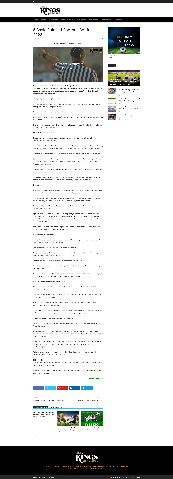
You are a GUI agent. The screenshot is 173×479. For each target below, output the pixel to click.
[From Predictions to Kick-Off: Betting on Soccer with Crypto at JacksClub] (68, 418)
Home (34, 25)
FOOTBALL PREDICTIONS (49, 20)
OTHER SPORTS (80, 20)
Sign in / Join (36, 1)
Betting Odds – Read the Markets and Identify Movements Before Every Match (91, 430)
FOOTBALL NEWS (67, 20)
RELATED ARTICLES (40, 407)
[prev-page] (34, 436)
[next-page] (37, 436)
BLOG (36, 20)
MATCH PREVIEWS (107, 20)
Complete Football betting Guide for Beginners (48, 400)
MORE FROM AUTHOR (56, 407)
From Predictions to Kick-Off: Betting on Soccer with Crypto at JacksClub (67, 430)
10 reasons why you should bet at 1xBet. (89, 400)
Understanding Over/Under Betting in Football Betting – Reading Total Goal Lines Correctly (43, 414)
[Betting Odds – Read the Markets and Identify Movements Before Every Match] (92, 418)
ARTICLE (119, 20)
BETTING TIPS (93, 20)
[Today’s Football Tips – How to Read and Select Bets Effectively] (112, 101)
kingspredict (112, 84)
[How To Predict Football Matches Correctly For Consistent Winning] (124, 78)
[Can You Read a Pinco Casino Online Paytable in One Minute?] (112, 117)
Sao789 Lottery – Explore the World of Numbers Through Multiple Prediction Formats (128, 91)
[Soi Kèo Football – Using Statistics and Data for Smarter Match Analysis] (112, 109)
